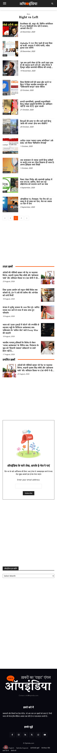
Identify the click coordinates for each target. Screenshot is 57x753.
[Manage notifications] (6, 747)
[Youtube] (44, 734)
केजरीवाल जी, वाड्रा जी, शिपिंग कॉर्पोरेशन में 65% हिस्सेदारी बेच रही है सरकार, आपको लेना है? (36, 26)
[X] (31, 734)
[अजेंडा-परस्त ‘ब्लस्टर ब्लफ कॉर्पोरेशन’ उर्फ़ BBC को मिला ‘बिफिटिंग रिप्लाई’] (10, 146)
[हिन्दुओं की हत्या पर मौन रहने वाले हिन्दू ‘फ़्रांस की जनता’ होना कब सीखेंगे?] (10, 126)
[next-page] (27, 218)
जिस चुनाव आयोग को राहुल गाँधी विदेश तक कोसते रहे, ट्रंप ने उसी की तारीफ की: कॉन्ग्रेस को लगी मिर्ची (20, 293)
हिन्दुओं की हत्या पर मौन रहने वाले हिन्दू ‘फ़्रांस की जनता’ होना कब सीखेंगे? (35, 122)
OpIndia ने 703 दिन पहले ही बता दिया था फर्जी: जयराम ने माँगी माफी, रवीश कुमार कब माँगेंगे (36, 45)
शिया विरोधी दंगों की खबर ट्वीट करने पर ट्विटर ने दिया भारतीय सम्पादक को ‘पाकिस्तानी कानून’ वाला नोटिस (35, 84)
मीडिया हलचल (7, 153)
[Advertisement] (28, 533)
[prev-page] (5, 218)
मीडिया (5, 55)
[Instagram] (18, 734)
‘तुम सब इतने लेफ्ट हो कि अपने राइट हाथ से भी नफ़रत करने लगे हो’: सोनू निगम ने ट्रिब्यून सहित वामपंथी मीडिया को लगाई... (36, 65)
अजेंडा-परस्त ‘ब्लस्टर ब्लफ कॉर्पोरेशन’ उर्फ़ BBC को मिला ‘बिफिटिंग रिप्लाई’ (36, 142)
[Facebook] (12, 734)
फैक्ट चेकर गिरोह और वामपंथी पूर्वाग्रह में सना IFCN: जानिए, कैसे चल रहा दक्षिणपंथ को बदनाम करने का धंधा (36, 182)
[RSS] (25, 734)
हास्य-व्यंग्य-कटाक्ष (8, 36)
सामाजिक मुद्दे (6, 114)
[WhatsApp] (38, 734)
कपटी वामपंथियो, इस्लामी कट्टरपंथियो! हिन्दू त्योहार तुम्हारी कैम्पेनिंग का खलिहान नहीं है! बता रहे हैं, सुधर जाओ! (36, 104)
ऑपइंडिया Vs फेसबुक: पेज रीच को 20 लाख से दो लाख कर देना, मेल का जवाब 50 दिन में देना (36, 201)
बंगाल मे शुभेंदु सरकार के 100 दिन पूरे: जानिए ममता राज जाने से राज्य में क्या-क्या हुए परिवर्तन (21, 310)
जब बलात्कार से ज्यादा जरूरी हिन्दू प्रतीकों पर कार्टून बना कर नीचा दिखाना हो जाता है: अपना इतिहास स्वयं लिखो (37, 162)
